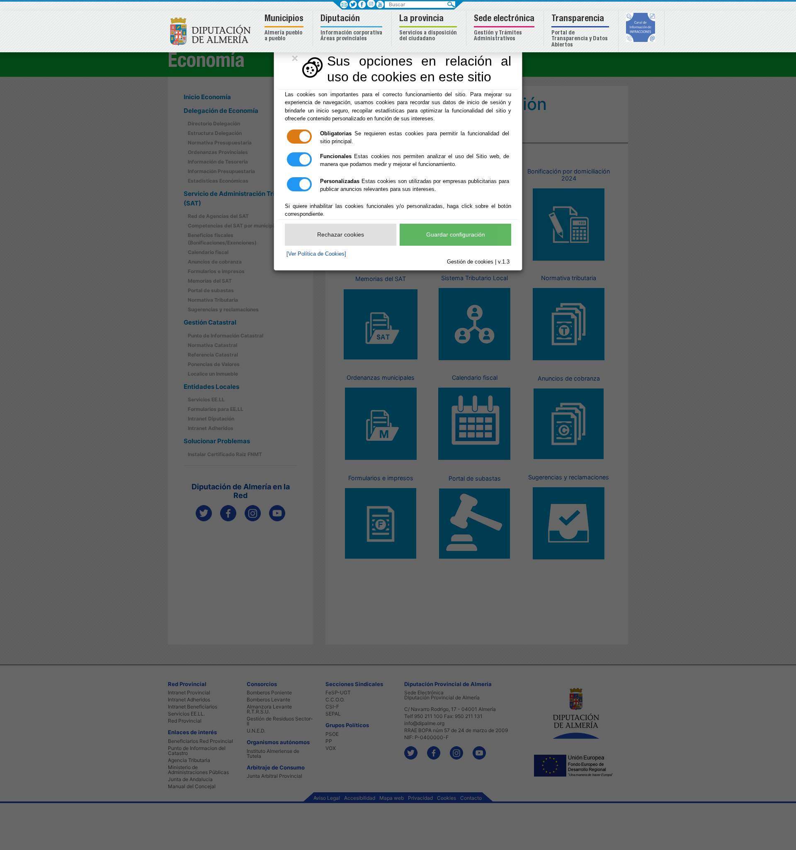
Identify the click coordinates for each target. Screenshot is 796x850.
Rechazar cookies (340, 234)
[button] (285, 28)
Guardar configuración (455, 234)
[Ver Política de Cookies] (316, 254)
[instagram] (370, 3)
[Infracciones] (642, 28)
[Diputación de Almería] (212, 30)
